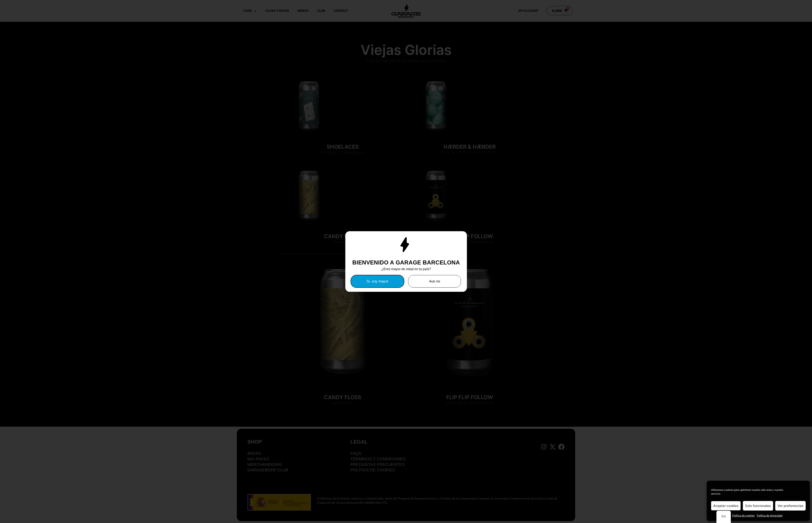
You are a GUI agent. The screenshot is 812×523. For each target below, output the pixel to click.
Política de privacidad (769, 515)
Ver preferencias (790, 506)
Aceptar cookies (725, 506)
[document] (406, 261)
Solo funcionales (758, 506)
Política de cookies (743, 515)
